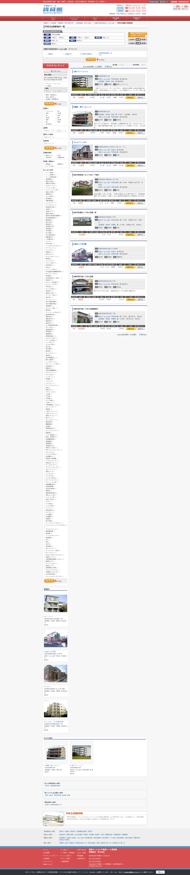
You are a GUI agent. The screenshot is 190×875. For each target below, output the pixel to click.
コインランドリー (52, 430)
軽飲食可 (49, 321)
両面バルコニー (52, 415)
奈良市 (105, 179)
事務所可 (49, 194)
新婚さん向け (51, 293)
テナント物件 (65, 858)
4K (47, 122)
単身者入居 (50, 226)
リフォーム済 (51, 188)
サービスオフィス (52, 256)
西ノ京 (108, 843)
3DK (47, 120)
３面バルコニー (52, 413)
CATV (48, 544)
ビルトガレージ (52, 420)
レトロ (49, 241)
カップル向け (51, 289)
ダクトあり (50, 327)
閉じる (160, 872)
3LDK (59, 120)
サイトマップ (48, 861)
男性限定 (49, 228)
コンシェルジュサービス (54, 576)
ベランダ (49, 381)
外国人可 (49, 280)
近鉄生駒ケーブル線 (108, 838)
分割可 (49, 209)
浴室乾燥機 (50, 486)
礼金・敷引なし (51, 97)
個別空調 (49, 422)
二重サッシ (50, 402)
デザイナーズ (51, 185)
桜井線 (67, 840)
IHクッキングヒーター (54, 450)
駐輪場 (49, 432)
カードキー (50, 250)
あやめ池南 (78, 834)
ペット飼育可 (51, 175)
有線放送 (49, 546)
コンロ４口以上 (52, 478)
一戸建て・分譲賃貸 (67, 853)
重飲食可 (49, 316)
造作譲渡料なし (52, 357)
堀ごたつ (49, 417)
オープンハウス (52, 273)
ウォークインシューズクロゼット (55, 526)
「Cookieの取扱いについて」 (132, 872)
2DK (59, 115)
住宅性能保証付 (52, 218)
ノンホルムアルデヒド (54, 246)
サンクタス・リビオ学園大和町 (54, 722)
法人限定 (49, 233)
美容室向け (50, 366)
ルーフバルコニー (52, 385)
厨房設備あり (51, 336)
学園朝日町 (108, 834)
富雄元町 (62, 834)
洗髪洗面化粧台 (52, 493)
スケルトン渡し (52, 308)
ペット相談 (50, 172)
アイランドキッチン (53, 467)
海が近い (49, 297)
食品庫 (49, 533)
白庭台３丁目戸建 (79, 244)
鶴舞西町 (125, 834)
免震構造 (49, 441)
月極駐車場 (65, 861)
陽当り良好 (50, 181)
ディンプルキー (52, 563)
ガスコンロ (50, 452)
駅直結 (49, 258)
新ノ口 (123, 843)
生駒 (50, 54)
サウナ (49, 501)
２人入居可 (50, 196)
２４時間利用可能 (52, 325)
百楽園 (91, 834)
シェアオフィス (52, 362)
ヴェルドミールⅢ (79, 142)
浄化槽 (49, 398)
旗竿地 (49, 310)
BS (48, 542)
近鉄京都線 (120, 838)
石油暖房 (49, 516)
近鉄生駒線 (97, 838)
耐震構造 (49, 443)
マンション (57, 83)
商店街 (49, 351)
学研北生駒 (87, 54)
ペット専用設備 (52, 177)
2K (47, 115)
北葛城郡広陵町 (55, 785)
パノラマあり (50, 166)
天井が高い (50, 243)
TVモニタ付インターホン (55, 555)
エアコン (49, 512)
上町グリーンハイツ (80, 71)
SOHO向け (50, 265)
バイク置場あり (52, 435)
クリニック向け (52, 269)
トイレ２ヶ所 (51, 497)
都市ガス (49, 389)
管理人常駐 (50, 213)
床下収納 (49, 521)
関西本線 (136, 838)
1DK (47, 113)
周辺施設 (80, 855)
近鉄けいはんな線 (104, 79)
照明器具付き (51, 428)
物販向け (49, 368)
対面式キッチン (52, 463)
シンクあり (50, 342)
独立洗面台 (50, 510)
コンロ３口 (50, 475)
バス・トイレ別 (52, 482)
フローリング (51, 372)
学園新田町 (117, 834)
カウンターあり (52, 338)
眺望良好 (49, 220)
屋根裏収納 (50, 531)
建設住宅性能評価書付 (54, 215)
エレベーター (51, 407)
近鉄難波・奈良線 (104, 81)
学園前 (113, 225)
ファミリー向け (52, 295)
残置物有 (49, 334)
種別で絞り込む (56, 71)
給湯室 (49, 426)
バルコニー (50, 383)
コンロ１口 (50, 473)
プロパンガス (51, 392)
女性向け (49, 291)
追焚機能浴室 (51, 484)
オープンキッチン (52, 480)
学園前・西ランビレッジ (82, 107)
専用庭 (49, 379)
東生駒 (64, 795)
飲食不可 (49, 323)
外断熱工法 (50, 445)
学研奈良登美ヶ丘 (105, 54)
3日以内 (48, 157)
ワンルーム (49, 111)
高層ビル (49, 252)
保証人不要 (50, 192)
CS (48, 540)
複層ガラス (50, 561)
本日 (59, 155)
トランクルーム (52, 529)
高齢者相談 (50, 200)
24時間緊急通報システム (55, 559)
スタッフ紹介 (82, 853)
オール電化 (50, 400)
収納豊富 (49, 537)
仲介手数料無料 (52, 301)
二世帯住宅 (50, 239)
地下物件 (49, 349)
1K (58, 111)
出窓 (48, 387)
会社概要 (47, 853)
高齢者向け (50, 237)
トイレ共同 (50, 506)
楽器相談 (49, 179)
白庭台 (68, 54)
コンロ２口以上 (52, 454)
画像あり (49, 164)
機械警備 (49, 424)
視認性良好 (50, 329)
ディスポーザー (52, 465)
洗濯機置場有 (51, 439)
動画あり (61, 164)
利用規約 (47, 858)
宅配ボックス (51, 557)
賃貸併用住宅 (51, 314)
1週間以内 (61, 157)
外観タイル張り (52, 448)
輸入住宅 (49, 222)
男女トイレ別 (51, 495)
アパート (49, 83)
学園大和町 (70, 834)
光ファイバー (51, 548)
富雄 (112, 81)
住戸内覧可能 (51, 574)
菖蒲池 (71, 843)
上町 (108, 76)
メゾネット (50, 377)
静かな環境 (50, 359)
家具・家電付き (52, 437)
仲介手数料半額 (52, 304)
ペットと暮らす (66, 855)
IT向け (49, 267)
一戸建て (49, 86)
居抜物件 (49, 306)
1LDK (59, 113)
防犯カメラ (50, 565)
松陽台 (109, 217)
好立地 (49, 347)
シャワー (49, 508)
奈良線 (61, 840)
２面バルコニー (52, 411)
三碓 (102, 834)
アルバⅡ (47, 686)
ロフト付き (50, 374)
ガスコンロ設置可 (52, 282)
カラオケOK (51, 344)
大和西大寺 (115, 843)
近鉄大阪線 (128, 838)
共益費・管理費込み (52, 99)
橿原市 (73, 831)
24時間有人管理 (52, 568)
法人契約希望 (51, 235)
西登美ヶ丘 (110, 179)
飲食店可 (49, 224)
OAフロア (50, 254)
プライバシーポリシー (51, 855)
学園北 (86, 834)
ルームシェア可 (52, 284)
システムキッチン (52, 460)
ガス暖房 (49, 514)
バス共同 (49, 503)
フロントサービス (52, 570)
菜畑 (68, 795)
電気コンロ (50, 471)
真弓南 (109, 281)
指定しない (49, 155)
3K (58, 117)
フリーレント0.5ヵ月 (53, 312)
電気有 (49, 409)
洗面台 (49, 491)
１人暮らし (65, 850)
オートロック (51, 552)
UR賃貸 (49, 276)
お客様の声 (81, 858)
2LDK (47, 117)
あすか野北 (110, 147)
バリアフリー (51, 203)
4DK (59, 122)
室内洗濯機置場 (52, 370)
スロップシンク (52, 469)
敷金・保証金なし (51, 95)
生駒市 (105, 76)
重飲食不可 (50, 319)
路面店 (49, 355)
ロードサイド (51, 353)
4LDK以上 (49, 124)
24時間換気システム (53, 405)
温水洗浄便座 (51, 488)
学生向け (49, 286)
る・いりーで (49, 616)
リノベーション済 (52, 190)
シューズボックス (52, 535)
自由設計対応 (51, 207)
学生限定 (49, 230)
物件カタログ (48, 864)
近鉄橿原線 (88, 838)
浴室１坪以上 (51, 499)
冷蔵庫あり (50, 456)
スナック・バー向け (53, 364)
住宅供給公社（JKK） (54, 278)
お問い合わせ (82, 850)
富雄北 (97, 834)
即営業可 (49, 331)
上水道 (49, 394)
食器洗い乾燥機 (52, 458)
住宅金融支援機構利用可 (54, 271)
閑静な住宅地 (51, 183)
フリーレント (51, 248)
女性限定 (49, 198)
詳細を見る (130, 97)
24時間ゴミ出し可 (52, 572)
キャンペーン (51, 299)
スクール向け (51, 263)
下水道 (49, 396)
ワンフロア (50, 261)
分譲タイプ (50, 211)
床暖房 (49, 518)
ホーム (46, 850)
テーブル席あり (52, 340)
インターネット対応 (53, 550)
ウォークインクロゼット (54, 523)
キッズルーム (51, 205)
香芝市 (90, 831)
